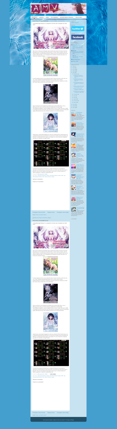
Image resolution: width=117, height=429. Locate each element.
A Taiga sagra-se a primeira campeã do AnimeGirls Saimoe (80, 165)
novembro (76, 94)
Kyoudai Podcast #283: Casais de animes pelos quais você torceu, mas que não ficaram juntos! (78, 47)
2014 (74, 104)
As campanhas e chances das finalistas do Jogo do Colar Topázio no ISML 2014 (80, 176)
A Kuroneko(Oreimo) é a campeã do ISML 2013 (80, 208)
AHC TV (74, 55)
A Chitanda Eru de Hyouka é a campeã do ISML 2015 (78, 92)
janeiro (75, 102)
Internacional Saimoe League (43, 175)
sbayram (63, 419)
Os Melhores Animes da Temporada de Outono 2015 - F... (78, 76)
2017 (74, 69)
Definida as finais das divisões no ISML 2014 (79, 198)
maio (75, 95)
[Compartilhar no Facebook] (54, 374)
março (75, 99)
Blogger (72, 419)
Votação (77, 144)
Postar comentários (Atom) (41, 214)
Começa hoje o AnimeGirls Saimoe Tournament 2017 (80, 123)
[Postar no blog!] (51, 374)
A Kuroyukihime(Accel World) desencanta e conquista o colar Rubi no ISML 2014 (80, 134)
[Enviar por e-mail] (50, 374)
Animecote (75, 44)
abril (75, 97)
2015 (74, 72)
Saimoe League (51, 176)
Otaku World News (76, 59)
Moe (43, 176)
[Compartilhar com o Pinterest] (55, 374)
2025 (74, 66)
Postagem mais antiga (63, 212)
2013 (74, 105)
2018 (74, 67)
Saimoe (46, 176)
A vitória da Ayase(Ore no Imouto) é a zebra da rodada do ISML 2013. (80, 155)
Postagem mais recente (39, 212)
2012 (74, 107)
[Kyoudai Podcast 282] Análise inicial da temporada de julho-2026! (78, 52)
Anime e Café (75, 61)
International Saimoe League (55, 175)
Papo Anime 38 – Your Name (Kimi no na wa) (78, 57)
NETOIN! (74, 50)
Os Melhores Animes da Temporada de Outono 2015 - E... (78, 79)
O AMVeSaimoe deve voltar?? (79, 113)
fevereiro (75, 100)
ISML (62, 175)
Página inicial (50, 212)
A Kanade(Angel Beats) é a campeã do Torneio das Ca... (78, 83)
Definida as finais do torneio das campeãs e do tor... (78, 87)
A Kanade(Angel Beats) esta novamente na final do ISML (80, 188)
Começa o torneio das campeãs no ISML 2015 (78, 89)
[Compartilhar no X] (53, 374)
